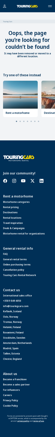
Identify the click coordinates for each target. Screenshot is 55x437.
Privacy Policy (10, 400)
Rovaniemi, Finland (13, 332)
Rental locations (12, 217)
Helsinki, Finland (12, 327)
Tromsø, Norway (12, 322)
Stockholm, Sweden (14, 337)
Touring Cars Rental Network (19, 275)
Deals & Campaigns (14, 228)
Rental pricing (11, 207)
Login (4, 6)
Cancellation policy (13, 269)
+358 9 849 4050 (12, 300)
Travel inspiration (13, 223)
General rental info (18, 248)
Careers (7, 395)
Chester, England (12, 359)
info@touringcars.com (15, 306)
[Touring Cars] (18, 158)
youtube (23, 181)
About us (10, 373)
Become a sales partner (16, 384)
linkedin (41, 181)
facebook (5, 181)
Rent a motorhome (17, 113)
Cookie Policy (10, 405)
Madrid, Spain (10, 348)
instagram (14, 181)
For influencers (11, 390)
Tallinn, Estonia (11, 353)
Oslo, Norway (10, 316)
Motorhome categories (16, 202)
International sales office (17, 295)
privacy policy (23, 421)
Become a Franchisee (15, 379)
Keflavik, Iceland (12, 311)
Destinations (10, 212)
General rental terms (15, 259)
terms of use (38, 421)
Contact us (11, 290)
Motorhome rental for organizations (24, 233)
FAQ (5, 254)
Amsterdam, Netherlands (17, 343)
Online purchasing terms (17, 264)
